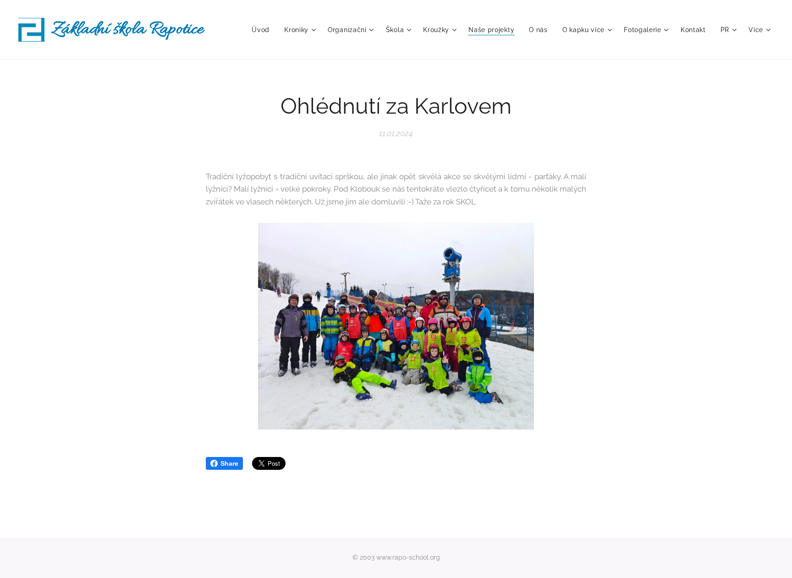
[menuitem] (263, 29)
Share (229, 463)
